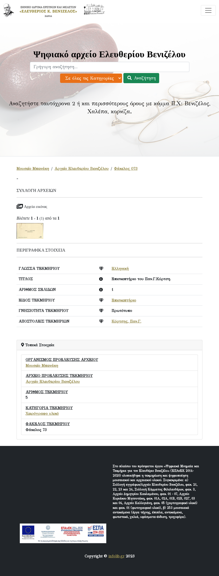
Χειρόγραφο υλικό (42, 413)
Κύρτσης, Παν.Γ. (126, 321)
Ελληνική (120, 268)
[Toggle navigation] (208, 10)
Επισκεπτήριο (124, 300)
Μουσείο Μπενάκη (33, 168)
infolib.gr (116, 556)
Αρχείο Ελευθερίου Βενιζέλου (81, 168)
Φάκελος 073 (126, 168)
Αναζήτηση (144, 77)
